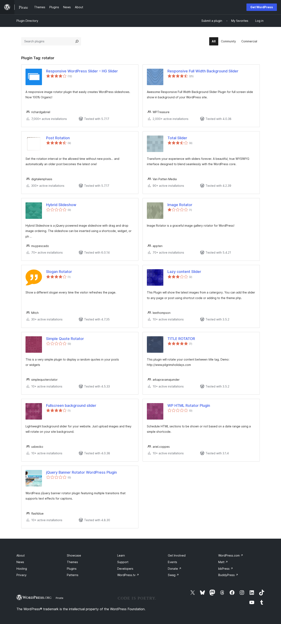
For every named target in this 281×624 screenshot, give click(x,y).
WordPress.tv (128, 575)
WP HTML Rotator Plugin (188, 405)
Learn (121, 555)
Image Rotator (179, 205)
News (20, 562)
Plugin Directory (27, 20)
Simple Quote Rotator (65, 338)
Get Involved (177, 555)
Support (122, 562)
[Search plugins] (77, 41)
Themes (72, 562)
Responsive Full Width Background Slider (202, 71)
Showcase (74, 555)
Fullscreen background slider (71, 405)
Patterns (72, 575)
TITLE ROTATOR (181, 338)
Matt (223, 562)
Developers (125, 568)
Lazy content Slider (184, 271)
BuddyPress (228, 575)
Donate (174, 568)
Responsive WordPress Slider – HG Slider (82, 71)
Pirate (59, 598)
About (20, 555)
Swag (173, 575)
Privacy (21, 575)
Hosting (21, 568)
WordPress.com (230, 555)
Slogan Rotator (59, 271)
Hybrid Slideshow (61, 205)
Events (172, 562)
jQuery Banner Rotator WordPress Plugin (81, 472)
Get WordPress (261, 7)
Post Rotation (58, 138)
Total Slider (177, 138)
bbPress (225, 568)
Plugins (72, 568)
